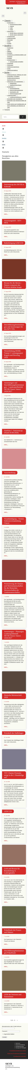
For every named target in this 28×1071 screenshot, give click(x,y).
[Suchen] (22, 117)
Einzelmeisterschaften (16, 24)
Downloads (10, 63)
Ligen (11, 28)
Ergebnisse (10, 22)
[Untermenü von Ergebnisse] (14, 23)
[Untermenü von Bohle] (10, 73)
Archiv (8, 41)
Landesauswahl (11, 38)
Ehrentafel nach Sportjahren (14, 99)
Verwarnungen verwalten (16, 61)
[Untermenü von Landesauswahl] (16, 95)
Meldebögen (13, 83)
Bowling (7, 46)
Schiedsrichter (11, 36)
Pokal (11, 29)
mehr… (6, 214)
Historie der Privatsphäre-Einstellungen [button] (16, 1053)
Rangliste (9, 53)
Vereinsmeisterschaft (15, 93)
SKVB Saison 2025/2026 (16, 33)
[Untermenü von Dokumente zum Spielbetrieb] (24, 82)
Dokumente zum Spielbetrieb (15, 81)
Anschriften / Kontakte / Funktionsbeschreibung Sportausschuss (13, 78)
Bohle (6, 72)
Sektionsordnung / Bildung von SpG (16, 74)
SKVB (9, 8)
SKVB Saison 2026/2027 (16, 35)
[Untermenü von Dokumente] (14, 31)
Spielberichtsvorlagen (15, 85)
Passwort (4, 1031)
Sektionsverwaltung (12, 70)
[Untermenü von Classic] (11, 21)
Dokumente (10, 31)
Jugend (12, 26)
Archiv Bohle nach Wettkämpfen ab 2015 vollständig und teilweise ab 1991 (16, 105)
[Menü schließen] (3, 16)
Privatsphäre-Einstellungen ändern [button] (17, 1050)
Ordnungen (10, 65)
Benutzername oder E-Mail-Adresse (11, 1026)
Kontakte (9, 58)
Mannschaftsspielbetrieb (16, 90)
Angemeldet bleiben (8, 1034)
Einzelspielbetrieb (14, 88)
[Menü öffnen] (25, 13)
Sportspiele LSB (14, 92)
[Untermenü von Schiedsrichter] (16, 60)
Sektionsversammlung (13, 67)
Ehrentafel (10, 40)
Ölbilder (9, 51)
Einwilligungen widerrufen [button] (20, 1056)
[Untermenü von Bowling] (12, 46)
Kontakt (9, 43)
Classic (7, 20)
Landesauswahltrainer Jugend (18, 97)
